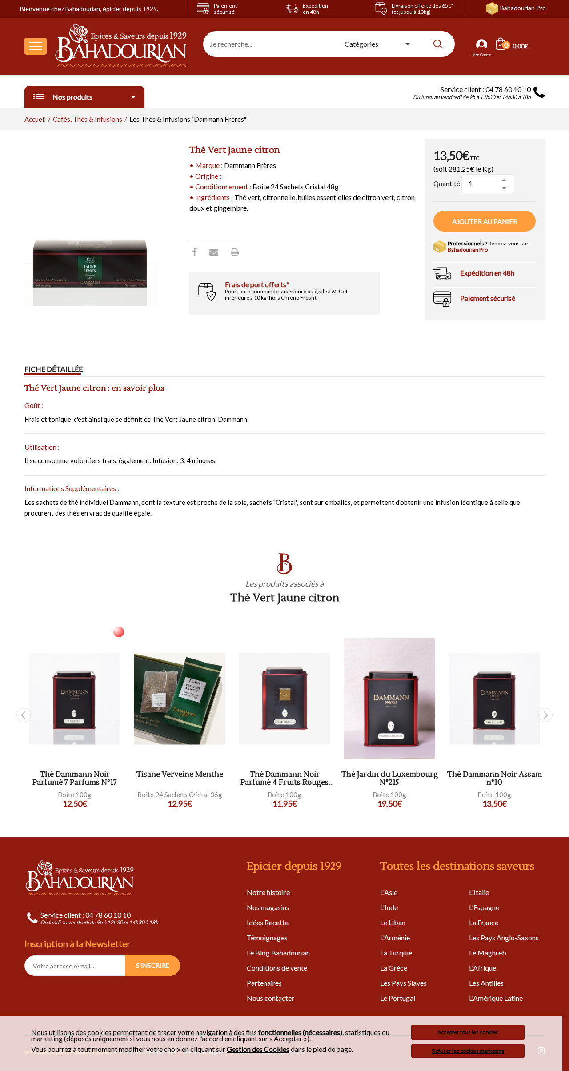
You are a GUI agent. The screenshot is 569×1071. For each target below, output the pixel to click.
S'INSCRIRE (152, 965)
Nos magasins (268, 907)
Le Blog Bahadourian (278, 952)
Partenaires (264, 983)
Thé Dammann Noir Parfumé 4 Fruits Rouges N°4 (284, 779)
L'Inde (389, 907)
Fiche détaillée (53, 368)
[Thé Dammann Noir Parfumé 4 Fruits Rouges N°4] (284, 698)
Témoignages (267, 937)
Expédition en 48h (487, 272)
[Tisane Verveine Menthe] (179, 698)
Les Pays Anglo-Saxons (504, 937)
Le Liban (392, 922)
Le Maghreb (487, 952)
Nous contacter (270, 998)
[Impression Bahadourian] (235, 251)
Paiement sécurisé (487, 298)
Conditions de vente (277, 967)
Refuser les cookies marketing (468, 1050)
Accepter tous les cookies (467, 1032)
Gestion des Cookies (258, 1049)
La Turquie (396, 952)
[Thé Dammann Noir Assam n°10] (494, 698)
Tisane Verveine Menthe (179, 775)
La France (483, 922)
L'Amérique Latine (496, 998)
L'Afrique (482, 967)
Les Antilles (486, 983)
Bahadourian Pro (523, 8)
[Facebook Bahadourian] (194, 251)
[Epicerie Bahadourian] (121, 46)
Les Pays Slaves (403, 983)
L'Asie (388, 892)
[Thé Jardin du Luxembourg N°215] (389, 698)
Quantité (446, 184)
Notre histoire (268, 892)
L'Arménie (395, 937)
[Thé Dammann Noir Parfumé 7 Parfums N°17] (74, 698)
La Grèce (393, 967)
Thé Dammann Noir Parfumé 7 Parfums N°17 (74, 779)
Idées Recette (268, 922)
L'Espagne (484, 907)
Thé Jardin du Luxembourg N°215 (389, 779)
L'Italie (479, 892)
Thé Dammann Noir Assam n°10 (494, 779)
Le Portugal (397, 998)
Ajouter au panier (484, 221)
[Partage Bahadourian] (213, 251)
